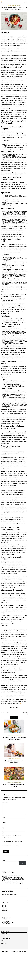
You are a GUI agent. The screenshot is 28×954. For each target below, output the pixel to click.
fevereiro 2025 (5, 909)
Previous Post (6, 712)
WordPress (24, 951)
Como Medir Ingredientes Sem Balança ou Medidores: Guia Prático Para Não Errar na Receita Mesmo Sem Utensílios (13, 879)
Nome (4, 817)
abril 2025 (4, 906)
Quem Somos (3, 943)
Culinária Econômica (6, 921)
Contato (2, 940)
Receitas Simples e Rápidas (14, 5)
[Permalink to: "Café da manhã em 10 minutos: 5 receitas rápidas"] (14, 20)
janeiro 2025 (4, 910)
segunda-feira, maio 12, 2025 (17, 9)
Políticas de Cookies (5, 936)
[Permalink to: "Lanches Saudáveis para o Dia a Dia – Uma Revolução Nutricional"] (14, 726)
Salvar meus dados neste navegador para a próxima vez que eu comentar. (13, 836)
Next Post (23, 712)
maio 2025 (4, 905)
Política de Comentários (6, 938)
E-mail (4, 822)
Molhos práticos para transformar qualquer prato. (12, 877)
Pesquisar (4, 860)
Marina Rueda (8, 9)
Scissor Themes (9, 951)
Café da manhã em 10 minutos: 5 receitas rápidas (12, 883)
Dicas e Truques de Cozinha (7, 922)
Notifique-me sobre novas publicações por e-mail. (13, 846)
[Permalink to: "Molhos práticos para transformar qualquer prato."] (14, 750)
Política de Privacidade (5, 931)
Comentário (5, 802)
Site (3, 827)
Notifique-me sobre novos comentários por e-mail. (13, 841)
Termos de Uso (4, 933)
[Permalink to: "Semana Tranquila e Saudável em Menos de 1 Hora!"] (14, 773)
